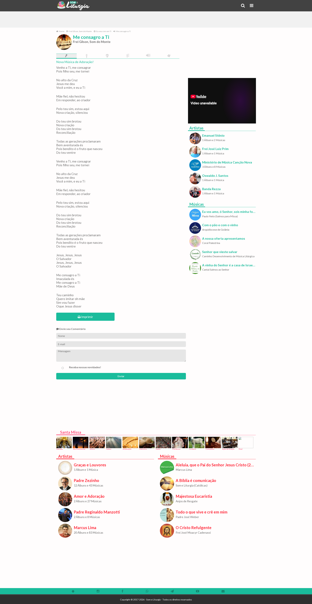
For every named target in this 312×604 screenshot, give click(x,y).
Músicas (196, 204)
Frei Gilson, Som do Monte (80, 31)
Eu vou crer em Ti (103, 31)
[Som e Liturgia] (73, 5)
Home (61, 31)
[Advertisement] (156, 19)
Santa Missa (70, 432)
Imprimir (87, 317)
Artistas (196, 128)
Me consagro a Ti (123, 31)
